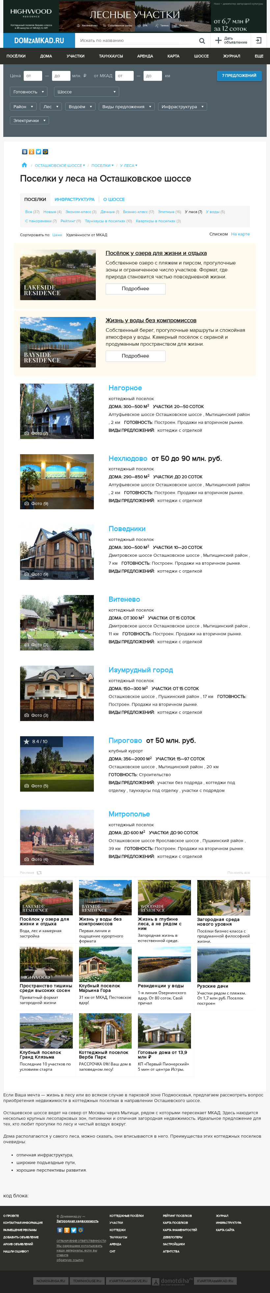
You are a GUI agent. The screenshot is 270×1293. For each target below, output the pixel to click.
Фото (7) (39, 433)
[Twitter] (38, 151)
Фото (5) (39, 786)
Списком (218, 234)
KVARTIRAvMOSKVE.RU (128, 1281)
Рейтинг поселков (177, 1216)
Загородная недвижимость (77, 1221)
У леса (128, 165)
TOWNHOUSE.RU (87, 1281)
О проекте (11, 1216)
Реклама (27, 872)
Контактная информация (22, 1223)
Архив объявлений (18, 1244)
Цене (57, 235)
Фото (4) (39, 859)
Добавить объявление (21, 1237)
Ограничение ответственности (81, 1241)
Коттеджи (117, 1230)
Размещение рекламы (20, 1230)
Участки (116, 1223)
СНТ (112, 1251)
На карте (240, 234)
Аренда (115, 1244)
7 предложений (239, 75)
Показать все (239, 872)
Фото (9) (39, 503)
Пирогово (125, 740)
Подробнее (135, 288)
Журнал (222, 1216)
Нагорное (125, 388)
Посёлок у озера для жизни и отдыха (156, 253)
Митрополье (129, 814)
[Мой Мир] (45, 151)
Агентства (171, 1251)
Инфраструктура (228, 1223)
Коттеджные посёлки (127, 1216)
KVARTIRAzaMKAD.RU (215, 1281)
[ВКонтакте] (24, 151)
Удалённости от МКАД (86, 235)
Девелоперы (172, 1237)
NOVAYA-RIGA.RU (51, 1281)
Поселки (103, 165)
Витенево (124, 599)
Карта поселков (175, 1223)
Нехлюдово (128, 458)
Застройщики (174, 1244)
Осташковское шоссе (60, 165)
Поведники (127, 528)
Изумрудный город (141, 670)
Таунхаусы (111, 56)
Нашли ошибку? (16, 1251)
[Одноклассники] (31, 151)
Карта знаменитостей (180, 1230)
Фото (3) (39, 644)
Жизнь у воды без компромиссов (151, 320)
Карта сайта (225, 1230)
